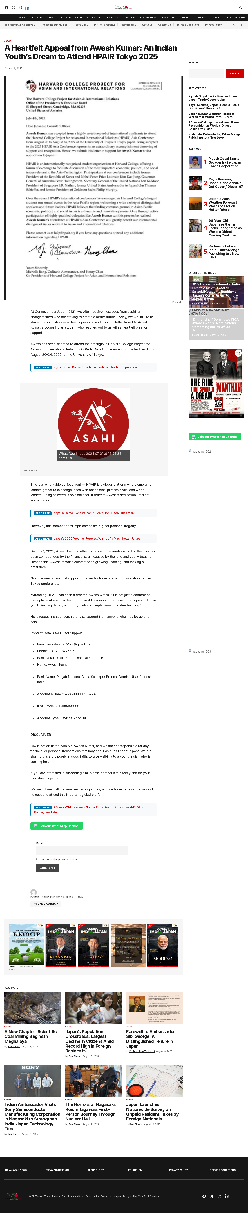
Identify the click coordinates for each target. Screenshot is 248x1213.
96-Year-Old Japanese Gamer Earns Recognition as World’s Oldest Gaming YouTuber (214, 126)
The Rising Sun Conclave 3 (19, 24)
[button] (241, 7)
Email (39, 843)
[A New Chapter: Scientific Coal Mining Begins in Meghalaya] (32, 1008)
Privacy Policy (178, 1170)
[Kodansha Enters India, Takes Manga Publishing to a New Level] (195, 251)
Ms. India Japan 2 (104, 24)
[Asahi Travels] (93, 424)
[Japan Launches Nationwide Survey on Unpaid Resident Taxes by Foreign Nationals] (154, 1081)
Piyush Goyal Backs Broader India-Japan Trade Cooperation (95, 367)
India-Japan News (15, 1170)
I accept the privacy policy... (59, 859)
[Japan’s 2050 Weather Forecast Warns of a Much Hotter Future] (195, 203)
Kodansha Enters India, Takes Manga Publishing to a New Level (215, 136)
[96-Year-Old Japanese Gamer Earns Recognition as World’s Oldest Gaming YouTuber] (195, 225)
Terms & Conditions (188, 24)
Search (193, 62)
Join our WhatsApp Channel (59, 826)
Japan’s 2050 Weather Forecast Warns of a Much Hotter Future (97, 538)
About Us (147, 24)
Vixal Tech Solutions (149, 1196)
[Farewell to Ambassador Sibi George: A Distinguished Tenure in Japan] (154, 1008)
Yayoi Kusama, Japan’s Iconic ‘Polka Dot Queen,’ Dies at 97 (94, 513)
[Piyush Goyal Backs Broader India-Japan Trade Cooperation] (195, 162)
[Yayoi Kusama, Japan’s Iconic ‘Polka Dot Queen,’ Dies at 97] (195, 183)
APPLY (216, 413)
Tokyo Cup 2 (81, 24)
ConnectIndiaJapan (111, 1196)
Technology (96, 1170)
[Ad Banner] (93, 945)
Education (135, 1170)
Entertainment (201, 315)
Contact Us (164, 24)
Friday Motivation (57, 1170)
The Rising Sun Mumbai (54, 24)
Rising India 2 (128, 24)
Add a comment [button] (48, 904)
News (8, 41)
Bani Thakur (201, 303)
